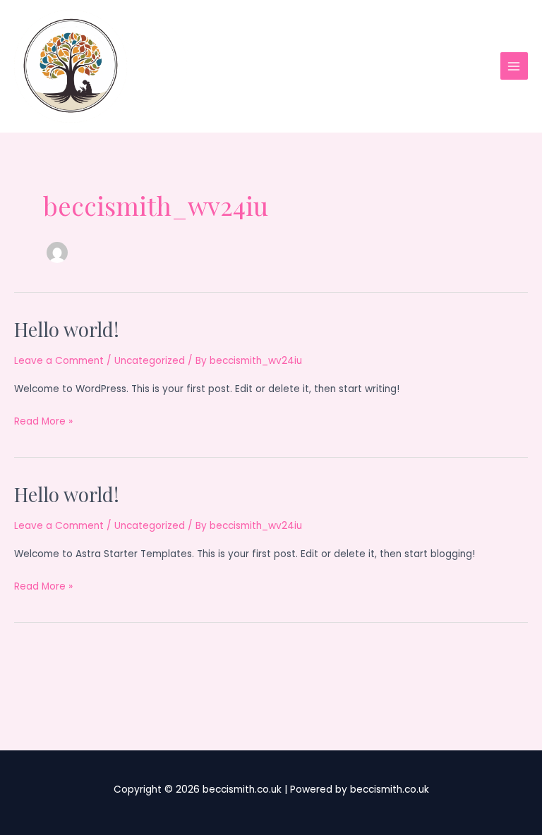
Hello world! (66, 329)
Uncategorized (149, 360)
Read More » (43, 422)
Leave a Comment (59, 360)
